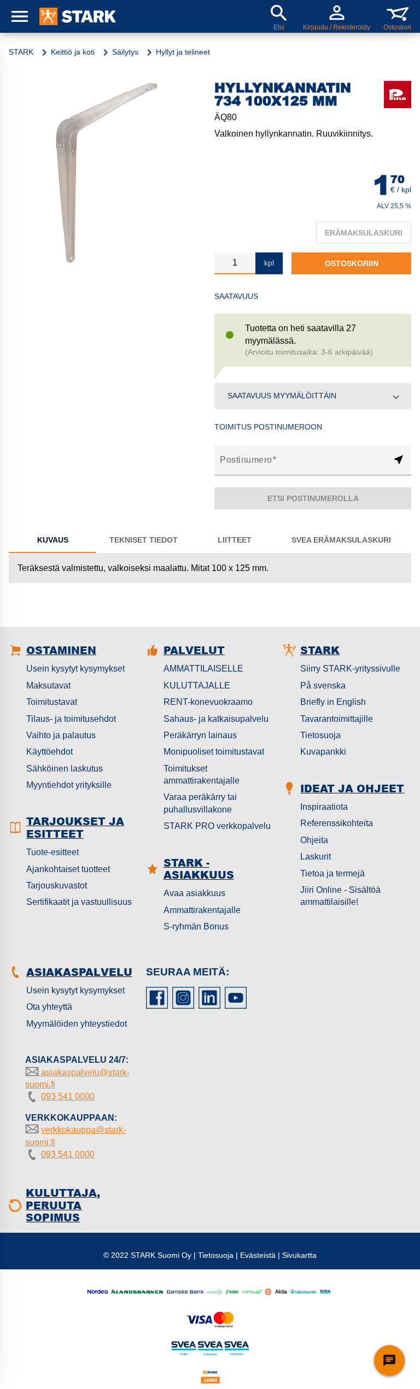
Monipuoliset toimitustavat (214, 751)
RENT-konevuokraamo (208, 702)
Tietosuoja (320, 735)
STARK (21, 52)
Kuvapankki (323, 751)
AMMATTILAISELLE (203, 668)
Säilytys (125, 52)
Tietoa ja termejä (332, 873)
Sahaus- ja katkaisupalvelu (216, 718)
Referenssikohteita (336, 823)
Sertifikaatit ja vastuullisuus (79, 902)
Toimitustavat (51, 702)
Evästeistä (258, 1255)
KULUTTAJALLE (197, 685)
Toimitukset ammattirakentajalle (202, 774)
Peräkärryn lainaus (200, 735)
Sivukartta (299, 1255)
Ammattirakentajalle (202, 910)
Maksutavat (48, 685)
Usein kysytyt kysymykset (75, 668)
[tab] (52, 540)
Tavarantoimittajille (336, 718)
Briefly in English (333, 702)
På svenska (323, 685)
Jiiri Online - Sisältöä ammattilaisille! (340, 896)
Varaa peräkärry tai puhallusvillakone (200, 803)
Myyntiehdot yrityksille (69, 785)
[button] (312, 396)
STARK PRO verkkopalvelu (217, 826)
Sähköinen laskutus (64, 768)
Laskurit (315, 856)
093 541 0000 (68, 1096)
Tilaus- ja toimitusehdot (71, 718)
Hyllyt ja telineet (183, 52)
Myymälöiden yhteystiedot (76, 1023)
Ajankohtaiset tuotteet (68, 869)
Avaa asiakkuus (194, 893)
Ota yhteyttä (49, 1006)
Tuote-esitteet (52, 852)
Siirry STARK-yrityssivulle (350, 668)
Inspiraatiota (324, 806)
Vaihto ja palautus (61, 735)
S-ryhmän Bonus (196, 926)
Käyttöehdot (49, 751)
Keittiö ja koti (73, 52)
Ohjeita (314, 840)
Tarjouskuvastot (56, 885)
